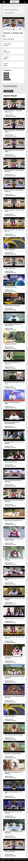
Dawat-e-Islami (8, 9)
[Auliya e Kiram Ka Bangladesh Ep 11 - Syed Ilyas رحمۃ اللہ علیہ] (14, 765)
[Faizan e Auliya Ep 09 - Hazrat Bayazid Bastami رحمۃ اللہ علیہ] (14, 183)
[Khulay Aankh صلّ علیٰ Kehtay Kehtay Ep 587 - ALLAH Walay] (14, 689)
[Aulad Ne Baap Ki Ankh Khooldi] (14, 298)
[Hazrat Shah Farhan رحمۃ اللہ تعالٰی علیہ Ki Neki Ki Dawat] (14, 572)
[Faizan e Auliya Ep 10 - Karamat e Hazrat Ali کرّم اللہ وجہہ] (14, 203)
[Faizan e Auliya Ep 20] (14, 261)
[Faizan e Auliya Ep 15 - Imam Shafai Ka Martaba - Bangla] (14, 143)
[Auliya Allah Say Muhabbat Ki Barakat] (14, 728)
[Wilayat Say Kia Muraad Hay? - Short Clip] (14, 785)
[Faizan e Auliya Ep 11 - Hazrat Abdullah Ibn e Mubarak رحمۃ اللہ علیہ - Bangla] (14, 163)
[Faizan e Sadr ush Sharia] (14, 455)
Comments (8, 91)
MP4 (6, 73)
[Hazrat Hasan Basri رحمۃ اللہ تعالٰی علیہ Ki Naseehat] (14, 591)
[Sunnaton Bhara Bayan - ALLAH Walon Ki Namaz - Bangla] (14, 532)
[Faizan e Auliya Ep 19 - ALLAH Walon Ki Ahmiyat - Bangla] (14, 124)
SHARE (7, 79)
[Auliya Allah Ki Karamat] (14, 280)
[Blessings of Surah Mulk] (14, 337)
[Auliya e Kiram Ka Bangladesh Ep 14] (14, 513)
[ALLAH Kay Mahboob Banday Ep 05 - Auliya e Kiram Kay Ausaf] (14, 317)
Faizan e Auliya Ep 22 (10, 12)
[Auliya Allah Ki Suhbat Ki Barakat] (14, 746)
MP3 (6, 75)
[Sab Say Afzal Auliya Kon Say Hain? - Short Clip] (14, 805)
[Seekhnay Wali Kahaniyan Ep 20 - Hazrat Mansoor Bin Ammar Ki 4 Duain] (14, 670)
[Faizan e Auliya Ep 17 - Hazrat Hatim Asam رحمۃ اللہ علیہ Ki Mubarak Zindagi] (14, 104)
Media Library (15, 9)
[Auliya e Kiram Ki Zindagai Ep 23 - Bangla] (14, 395)
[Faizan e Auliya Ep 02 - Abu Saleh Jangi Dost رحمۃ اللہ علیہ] (14, 223)
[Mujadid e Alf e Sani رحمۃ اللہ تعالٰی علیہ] (14, 611)
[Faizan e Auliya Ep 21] (14, 243)
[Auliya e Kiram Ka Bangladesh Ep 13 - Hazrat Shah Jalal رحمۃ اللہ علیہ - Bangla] (14, 474)
